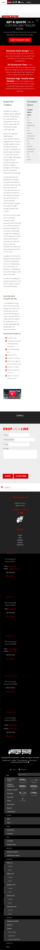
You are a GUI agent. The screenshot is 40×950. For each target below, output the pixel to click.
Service (20, 535)
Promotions (10, 830)
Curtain (22, 795)
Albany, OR (10, 874)
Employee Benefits (13, 921)
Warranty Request (12, 852)
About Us (10, 925)
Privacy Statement (23, 760)
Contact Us (6, 12)
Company (26, 7)
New (8, 819)
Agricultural (22, 782)
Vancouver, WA (11, 906)
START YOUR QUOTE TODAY (20, 40)
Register (14, 760)
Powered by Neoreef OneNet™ (19, 762)
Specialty (34, 795)
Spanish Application (14, 939)
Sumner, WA (11, 895)
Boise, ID (10, 863)
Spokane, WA (11, 885)
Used (8, 822)
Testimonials (11, 812)
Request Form (11, 844)
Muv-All (9, 808)
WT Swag (23, 800)
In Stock (8, 815)
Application (11, 936)
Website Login (6, 760)
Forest (23, 789)
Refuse (34, 789)
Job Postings (12, 932)
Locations (16, 7)
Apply (16, 12)
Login (13, 769)
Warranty (5, 7)
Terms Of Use (32, 760)
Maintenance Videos (13, 855)
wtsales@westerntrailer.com (20, 509)
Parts (20, 537)
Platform (34, 782)
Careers (20, 542)
